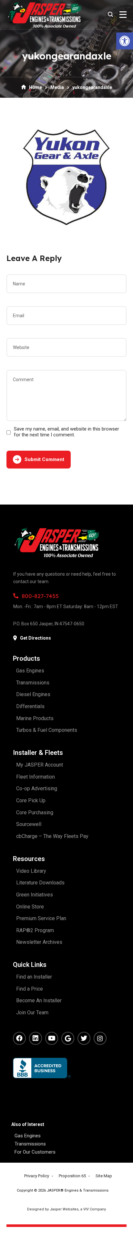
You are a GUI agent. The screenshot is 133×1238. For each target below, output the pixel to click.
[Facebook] (19, 1038)
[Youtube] (51, 1038)
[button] (124, 40)
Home (35, 87)
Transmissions (30, 1144)
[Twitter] (83, 1038)
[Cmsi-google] (67, 1038)
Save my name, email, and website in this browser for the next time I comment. (66, 432)
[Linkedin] (35, 1038)
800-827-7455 (40, 596)
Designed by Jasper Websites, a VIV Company (66, 1209)
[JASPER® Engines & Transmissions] (43, 14)
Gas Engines (28, 1136)
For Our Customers (35, 1152)
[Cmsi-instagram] (100, 1038)
